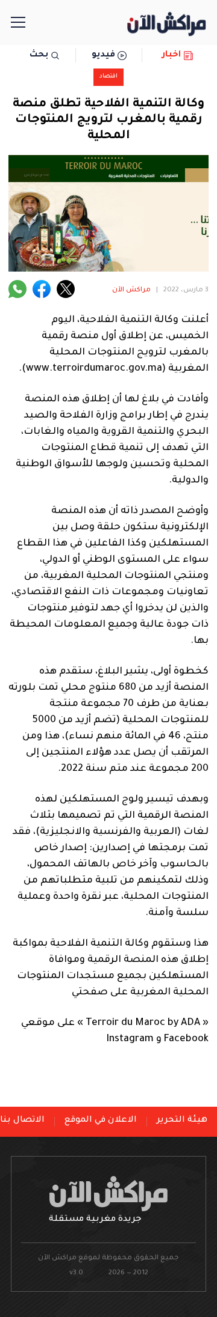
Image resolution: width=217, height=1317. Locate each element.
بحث (39, 55)
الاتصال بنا (22, 1120)
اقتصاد (108, 76)
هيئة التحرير (182, 1120)
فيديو (103, 55)
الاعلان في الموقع (100, 1120)
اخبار (171, 55)
